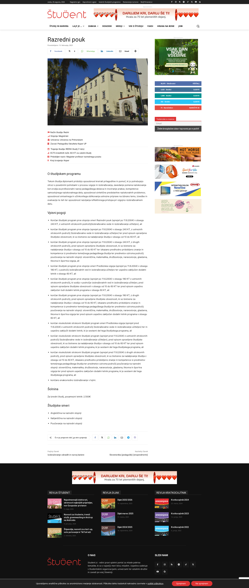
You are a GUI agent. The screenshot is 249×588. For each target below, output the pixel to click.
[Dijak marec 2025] (108, 517)
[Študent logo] (71, 14)
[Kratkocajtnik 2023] (162, 517)
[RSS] (179, 2)
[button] (198, 26)
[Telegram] (128, 437)
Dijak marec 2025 (125, 513)
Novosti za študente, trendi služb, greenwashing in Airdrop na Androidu (78, 517)
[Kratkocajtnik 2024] (162, 503)
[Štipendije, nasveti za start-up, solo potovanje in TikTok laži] (55, 533)
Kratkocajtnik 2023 (180, 513)
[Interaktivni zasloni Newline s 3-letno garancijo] (178, 197)
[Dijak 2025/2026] (108, 503)
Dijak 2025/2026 (124, 500)
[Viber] (135, 437)
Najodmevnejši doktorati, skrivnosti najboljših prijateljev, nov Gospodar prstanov (78, 503)
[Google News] (199, 2)
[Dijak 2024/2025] (108, 531)
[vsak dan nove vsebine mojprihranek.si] (176, 74)
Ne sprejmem (202, 583)
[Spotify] (183, 2)
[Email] (121, 437)
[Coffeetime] (178, 215)
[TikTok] (187, 2)
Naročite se (194, 108)
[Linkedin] (115, 437)
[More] (135, 51)
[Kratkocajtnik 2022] (162, 531)
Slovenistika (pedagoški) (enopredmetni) (129, 455)
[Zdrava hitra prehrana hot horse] (178, 162)
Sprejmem (181, 583)
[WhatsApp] (108, 437)
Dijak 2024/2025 (124, 527)
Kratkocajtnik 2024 (180, 500)
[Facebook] (171, 2)
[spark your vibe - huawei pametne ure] (178, 180)
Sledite (196, 89)
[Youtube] (195, 2)
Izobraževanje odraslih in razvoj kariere (66, 455)
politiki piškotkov (155, 583)
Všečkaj (196, 83)
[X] (192, 2)
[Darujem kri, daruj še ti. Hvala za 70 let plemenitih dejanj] (147, 14)
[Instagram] (175, 2)
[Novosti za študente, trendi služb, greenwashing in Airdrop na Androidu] (55, 518)
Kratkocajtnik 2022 (180, 527)
